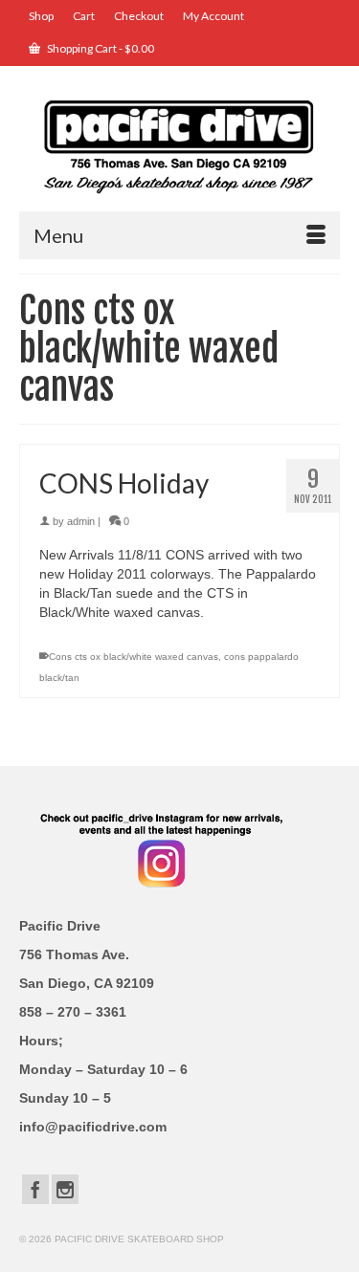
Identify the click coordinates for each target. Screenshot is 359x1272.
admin (81, 521)
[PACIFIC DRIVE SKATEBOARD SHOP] (179, 145)
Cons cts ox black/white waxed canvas (133, 656)
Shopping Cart (99, 48)
